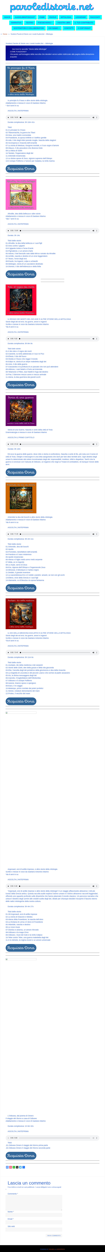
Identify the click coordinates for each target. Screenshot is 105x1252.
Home (5, 34)
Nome (11, 1212)
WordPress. (61, 1249)
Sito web (11, 1226)
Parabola (52, 1249)
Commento (13, 1194)
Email (11, 1219)
